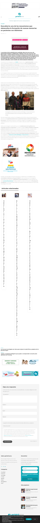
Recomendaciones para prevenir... (32, 506)
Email (4, 410)
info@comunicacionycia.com (8, 435)
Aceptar (28, 519)
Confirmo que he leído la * (30, 475)
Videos (2, 480)
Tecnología (3, 475)
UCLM (17, 62)
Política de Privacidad (28, 435)
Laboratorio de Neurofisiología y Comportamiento (19, 134)
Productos (3, 473)
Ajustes (35, 519)
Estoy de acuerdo (7, 425)
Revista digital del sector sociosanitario (19, 20)
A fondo (2, 476)
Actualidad (2, 23)
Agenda (2, 478)
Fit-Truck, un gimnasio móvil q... (31, 498)
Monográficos (4, 481)
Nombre (4, 404)
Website (4, 416)
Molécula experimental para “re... (31, 490)
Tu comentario (6, 394)
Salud (2, 483)
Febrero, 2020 (2, 33)
